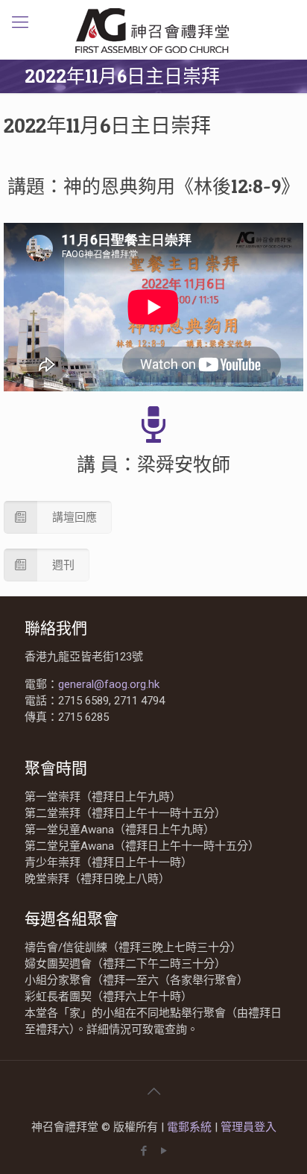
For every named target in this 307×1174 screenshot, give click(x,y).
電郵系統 (191, 1127)
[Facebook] (143, 1151)
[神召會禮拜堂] (153, 29)
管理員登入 (248, 1127)
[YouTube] (163, 1151)
